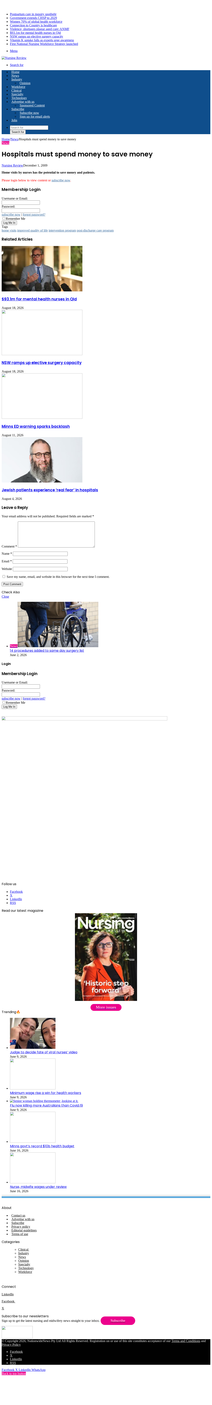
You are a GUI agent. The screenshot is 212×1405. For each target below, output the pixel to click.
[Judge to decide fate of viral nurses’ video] (32, 1047)
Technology (19, 98)
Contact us (18, 1215)
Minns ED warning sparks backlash (36, 426)
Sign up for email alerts (35, 116)
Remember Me (15, 218)
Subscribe (17, 109)
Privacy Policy (11, 1344)
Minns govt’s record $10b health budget (42, 1146)
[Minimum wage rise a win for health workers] (32, 1088)
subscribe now (61, 180)
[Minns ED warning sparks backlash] (42, 417)
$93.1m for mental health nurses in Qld (35, 32)
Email (7, 561)
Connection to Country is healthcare (33, 25)
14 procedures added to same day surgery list (47, 650)
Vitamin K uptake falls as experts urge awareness (42, 40)
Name (7, 553)
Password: (8, 206)
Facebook (8, 1301)
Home (6, 139)
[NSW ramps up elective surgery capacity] (42, 354)
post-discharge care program (95, 230)
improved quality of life (32, 230)
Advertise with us (22, 101)
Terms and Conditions (185, 1341)
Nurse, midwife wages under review (38, 1186)
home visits (9, 230)
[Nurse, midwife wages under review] (32, 1182)
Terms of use (19, 1234)
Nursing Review (12, 165)
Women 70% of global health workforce (36, 21)
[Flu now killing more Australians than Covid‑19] (44, 1101)
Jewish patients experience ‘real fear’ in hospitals (50, 490)
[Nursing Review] (14, 58)
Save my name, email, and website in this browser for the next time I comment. (58, 576)
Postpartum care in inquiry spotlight (33, 14)
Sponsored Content (32, 105)
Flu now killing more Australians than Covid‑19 (46, 1105)
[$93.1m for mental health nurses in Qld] (42, 290)
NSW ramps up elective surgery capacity (36, 36)
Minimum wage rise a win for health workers (45, 1092)
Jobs (14, 120)
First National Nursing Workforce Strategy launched (44, 44)
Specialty (17, 94)
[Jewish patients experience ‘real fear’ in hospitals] (42, 481)
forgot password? (34, 214)
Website (7, 569)
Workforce (18, 87)
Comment (9, 546)
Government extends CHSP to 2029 (33, 18)
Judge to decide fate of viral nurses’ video (43, 1052)
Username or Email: (15, 198)
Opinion (25, 83)
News (15, 75)
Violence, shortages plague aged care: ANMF (39, 29)
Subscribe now (29, 113)
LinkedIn (8, 1294)
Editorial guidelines (24, 1230)
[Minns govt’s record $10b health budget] (32, 1141)
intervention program (62, 230)
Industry (16, 79)
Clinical (16, 90)
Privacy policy (20, 1226)
